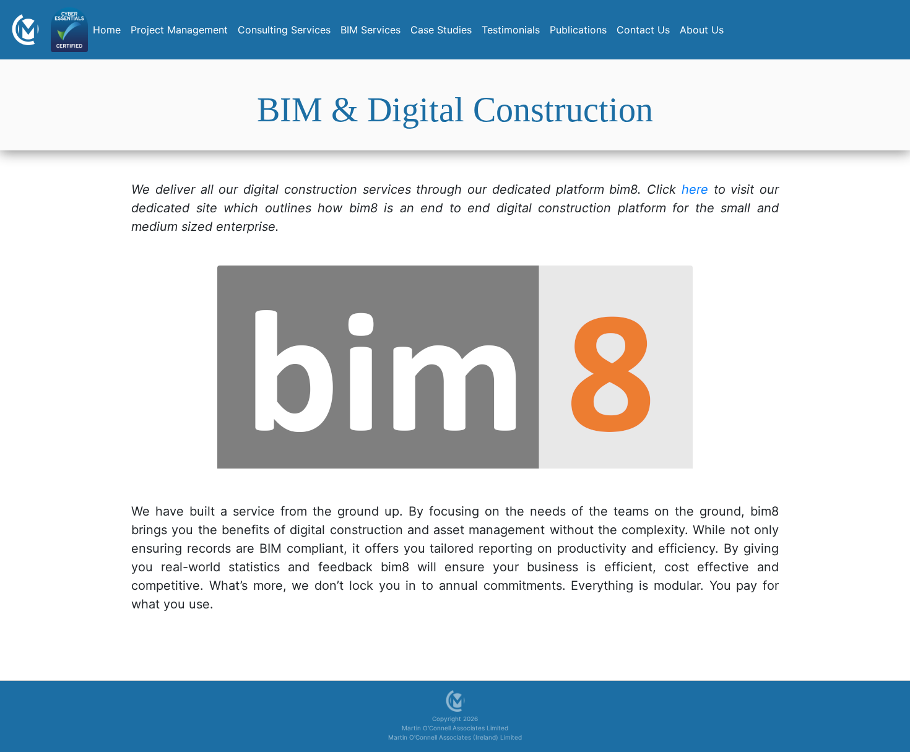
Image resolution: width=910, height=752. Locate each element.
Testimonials (511, 30)
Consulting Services (284, 30)
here (695, 189)
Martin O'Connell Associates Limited (455, 728)
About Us (702, 30)
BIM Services (370, 30)
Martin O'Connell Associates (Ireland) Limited (455, 737)
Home (109, 29)
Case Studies (441, 30)
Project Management (179, 30)
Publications (578, 30)
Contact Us (643, 30)
